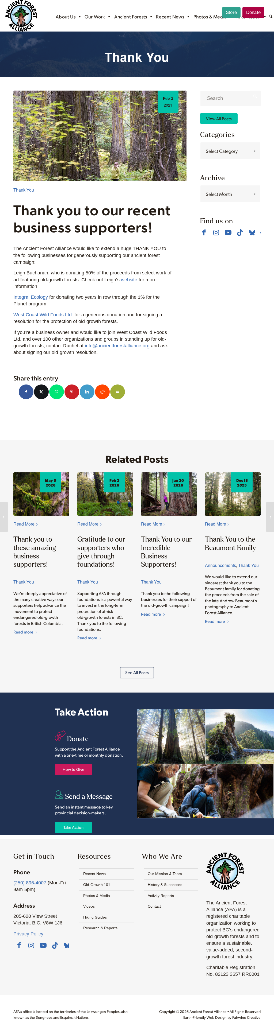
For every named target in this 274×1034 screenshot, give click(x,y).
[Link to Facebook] (204, 232)
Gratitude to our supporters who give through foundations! (101, 551)
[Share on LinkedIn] (87, 391)
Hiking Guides (95, 917)
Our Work (95, 16)
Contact (154, 906)
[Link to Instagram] (216, 232)
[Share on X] (41, 391)
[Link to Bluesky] (252, 233)
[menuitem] (270, 17)
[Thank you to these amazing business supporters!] (41, 494)
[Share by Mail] (117, 391)
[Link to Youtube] (228, 232)
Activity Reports (161, 895)
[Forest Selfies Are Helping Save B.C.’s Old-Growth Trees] (270, 517)
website (129, 279)
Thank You (23, 190)
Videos (89, 906)
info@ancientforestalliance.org (117, 345)
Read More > (25, 524)
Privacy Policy (28, 933)
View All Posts (219, 118)
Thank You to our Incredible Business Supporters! (166, 551)
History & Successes (165, 885)
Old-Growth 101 (96, 885)
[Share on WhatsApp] (56, 391)
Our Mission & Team (165, 874)
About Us (65, 16)
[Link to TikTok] (240, 232)
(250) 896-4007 (29, 882)
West (18, 314)
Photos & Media (210, 16)
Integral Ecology (30, 297)
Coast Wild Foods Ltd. (48, 314)
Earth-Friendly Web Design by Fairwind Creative (222, 1017)
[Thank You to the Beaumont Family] (233, 494)
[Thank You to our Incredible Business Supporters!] (169, 494)
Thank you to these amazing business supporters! (34, 551)
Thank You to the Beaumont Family (230, 543)
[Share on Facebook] (26, 391)
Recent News (170, 16)
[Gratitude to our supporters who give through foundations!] (105, 494)
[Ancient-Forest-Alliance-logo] (21, 16)
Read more (23, 632)
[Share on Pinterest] (71, 391)
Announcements (220, 565)
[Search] (270, 17)
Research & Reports (100, 928)
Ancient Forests (130, 16)
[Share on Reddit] (102, 391)
